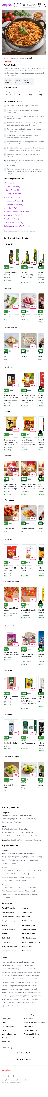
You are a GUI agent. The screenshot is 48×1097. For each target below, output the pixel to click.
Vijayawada (33, 1009)
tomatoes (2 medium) (14, 205)
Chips (20, 891)
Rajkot (19, 1002)
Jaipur (10, 986)
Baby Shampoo (7, 823)
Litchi (21, 833)
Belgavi (4, 969)
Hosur (17, 982)
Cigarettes (12, 891)
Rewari (24, 1002)
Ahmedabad (11, 965)
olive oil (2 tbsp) (12, 183)
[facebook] (15, 1082)
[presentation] (9, 56)
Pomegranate (23, 857)
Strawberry (13, 857)
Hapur (37, 979)
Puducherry (6, 1002)
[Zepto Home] (7, 5)
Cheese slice (29, 894)
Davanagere (6, 975)
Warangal (5, 1013)
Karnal (4, 989)
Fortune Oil (23, 881)
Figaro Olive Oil (7, 877)
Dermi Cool (23, 843)
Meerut (27, 992)
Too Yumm (31, 874)
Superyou (31, 881)
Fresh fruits (6, 898)
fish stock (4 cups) (14, 216)
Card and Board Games (27, 819)
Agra (3, 965)
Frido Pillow (14, 843)
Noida (30, 996)
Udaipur (33, 1006)
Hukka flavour (33, 891)
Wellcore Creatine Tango (20, 830)
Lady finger (24, 860)
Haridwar (5, 982)
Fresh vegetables (17, 898)
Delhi (22, 975)
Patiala (27, 999)
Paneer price (15, 901)
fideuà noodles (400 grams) (17, 212)
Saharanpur (33, 1002)
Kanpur (24, 986)
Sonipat (13, 1006)
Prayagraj (34, 999)
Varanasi (19, 1009)
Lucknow (5, 992)
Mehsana (34, 992)
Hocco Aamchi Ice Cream (31, 836)
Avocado (5, 857)
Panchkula (13, 999)
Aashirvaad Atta (20, 874)
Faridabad (28, 975)
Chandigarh (28, 969)
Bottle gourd (14, 860)
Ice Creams (6, 816)
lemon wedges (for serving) (18, 227)
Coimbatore (33, 972)
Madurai (20, 992)
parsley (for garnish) (14, 223)
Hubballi (23, 982)
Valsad (12, 1009)
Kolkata (15, 989)
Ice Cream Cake (25, 816)
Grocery (4, 891)
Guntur (22, 979)
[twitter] (10, 1082)
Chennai (24, 972)
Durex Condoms (7, 884)
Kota (21, 989)
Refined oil (28, 898)
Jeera (4, 867)
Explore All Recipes (17, 56)
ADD (15, 263)
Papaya (36, 863)
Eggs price (20, 894)
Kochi (10, 989)
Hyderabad (31, 982)
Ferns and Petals (20, 884)
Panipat (20, 999)
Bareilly (33, 965)
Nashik (24, 996)
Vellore (25, 1009)
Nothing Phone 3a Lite (9, 833)
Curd (24, 891)
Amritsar (26, 965)
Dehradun (15, 975)
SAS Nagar (5, 1006)
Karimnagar (32, 986)
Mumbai (4, 996)
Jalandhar (17, 986)
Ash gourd (5, 860)
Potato (32, 860)
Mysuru (11, 996)
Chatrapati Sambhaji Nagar (11, 972)
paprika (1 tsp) (11, 209)
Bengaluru (11, 969)
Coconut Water (7, 836)
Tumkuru (26, 1006)
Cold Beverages (7, 819)
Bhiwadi (19, 969)
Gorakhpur (14, 979)
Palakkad (5, 999)
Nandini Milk (18, 877)
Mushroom (11, 867)
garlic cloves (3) (12, 191)
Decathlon (32, 843)
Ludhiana (12, 992)
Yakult (4, 874)
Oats (16, 819)
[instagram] (4, 1082)
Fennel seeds (19, 863)
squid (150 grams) (12, 198)
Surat (19, 1006)
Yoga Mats (17, 823)
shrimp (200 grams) (13, 194)
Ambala (19, 965)
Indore (4, 986)
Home (6, 56)
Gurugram (29, 979)
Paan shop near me (8, 894)
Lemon (4, 863)
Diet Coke (17, 836)
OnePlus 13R (6, 830)
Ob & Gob (5, 843)
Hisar (11, 982)
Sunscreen (14, 816)
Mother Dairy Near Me (10, 881)
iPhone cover (28, 833)
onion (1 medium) (12, 187)
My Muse (10, 874)
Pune (13, 1002)
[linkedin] (20, 1082)
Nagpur (18, 996)
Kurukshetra (29, 989)
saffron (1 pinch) (12, 219)
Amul (26, 877)
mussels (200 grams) (14, 201)
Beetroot (32, 857)
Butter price (6, 901)
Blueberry (29, 863)
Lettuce (19, 867)
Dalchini (11, 863)
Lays (38, 874)
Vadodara (5, 1009)
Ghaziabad (5, 979)
